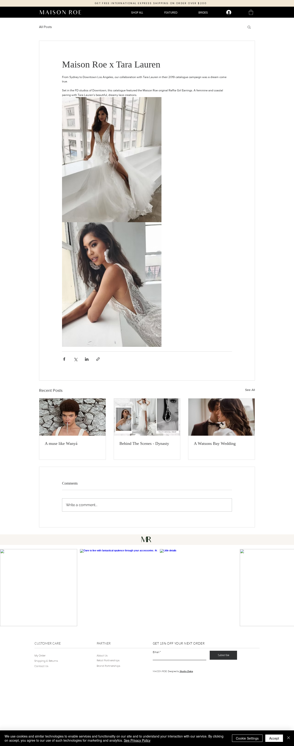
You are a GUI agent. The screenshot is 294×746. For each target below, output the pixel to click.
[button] (251, 12)
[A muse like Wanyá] (72, 417)
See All (250, 390)
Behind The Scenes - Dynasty (144, 443)
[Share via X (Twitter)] (75, 359)
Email (156, 652)
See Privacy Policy (137, 740)
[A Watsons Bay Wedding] (221, 417)
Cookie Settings (247, 738)
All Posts (45, 27)
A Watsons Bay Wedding (215, 443)
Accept (274, 738)
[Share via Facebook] (64, 359)
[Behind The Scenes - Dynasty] (147, 417)
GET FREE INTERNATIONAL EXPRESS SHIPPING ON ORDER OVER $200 (151, 3)
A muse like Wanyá (61, 443)
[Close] (288, 738)
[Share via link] (98, 359)
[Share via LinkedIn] (87, 359)
